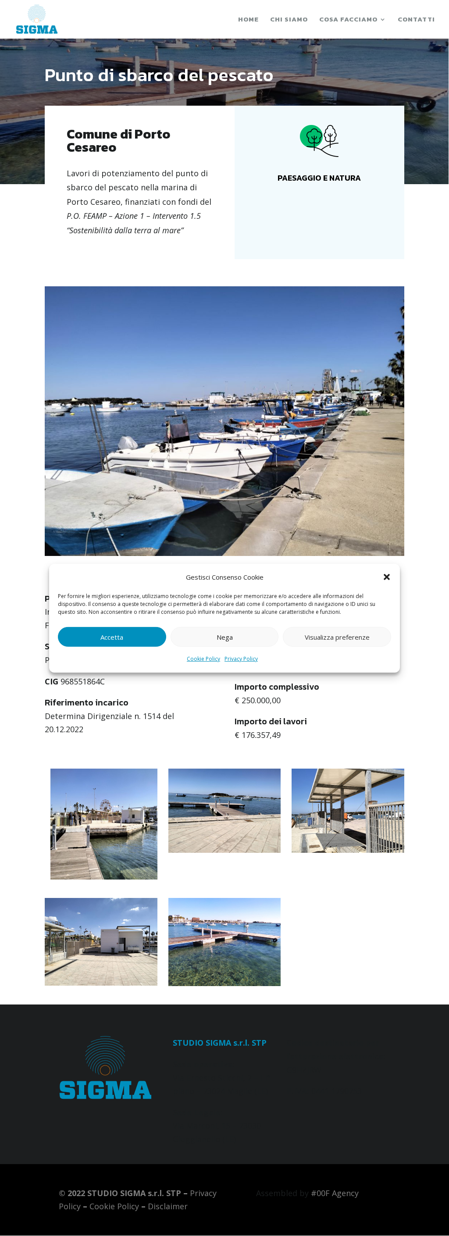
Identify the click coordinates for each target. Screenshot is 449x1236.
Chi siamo (289, 20)
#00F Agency (335, 1193)
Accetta (111, 637)
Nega (225, 637)
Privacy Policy (241, 659)
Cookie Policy (203, 659)
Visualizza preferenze (337, 637)
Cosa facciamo (348, 20)
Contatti (416, 20)
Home (248, 20)
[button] (386, 577)
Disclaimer (168, 1206)
